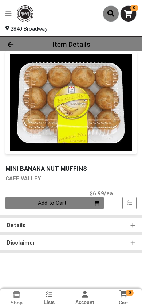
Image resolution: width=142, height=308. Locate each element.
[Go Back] (21, 44)
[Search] (110, 13)
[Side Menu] (8, 13)
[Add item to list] (129, 203)
